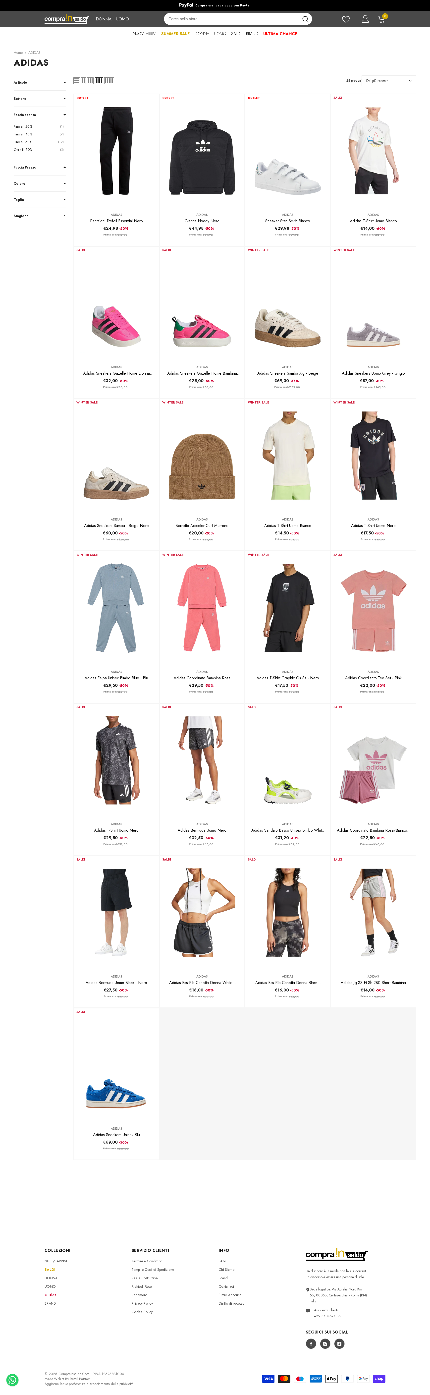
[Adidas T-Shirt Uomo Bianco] (373, 150)
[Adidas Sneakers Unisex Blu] (116, 1064)
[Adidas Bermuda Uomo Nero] (202, 760)
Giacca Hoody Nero (202, 221)
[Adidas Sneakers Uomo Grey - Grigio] (373, 303)
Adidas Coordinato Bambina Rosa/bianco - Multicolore (373, 830)
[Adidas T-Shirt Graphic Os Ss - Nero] (287, 607)
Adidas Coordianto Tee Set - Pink (373, 678)
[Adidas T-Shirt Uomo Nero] (373, 455)
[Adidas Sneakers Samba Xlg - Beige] (287, 303)
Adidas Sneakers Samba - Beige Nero (116, 525)
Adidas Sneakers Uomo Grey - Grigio (373, 373)
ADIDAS (34, 52)
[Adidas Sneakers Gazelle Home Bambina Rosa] (202, 303)
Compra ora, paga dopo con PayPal (223, 5)
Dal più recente (377, 80)
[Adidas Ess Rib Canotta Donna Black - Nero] (287, 912)
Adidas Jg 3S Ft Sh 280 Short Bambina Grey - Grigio (373, 983)
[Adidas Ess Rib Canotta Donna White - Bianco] (202, 912)
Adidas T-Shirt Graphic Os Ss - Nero (288, 678)
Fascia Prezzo (25, 167)
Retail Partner (80, 1378)
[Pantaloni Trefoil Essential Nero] (116, 150)
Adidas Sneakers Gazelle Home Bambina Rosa (202, 373)
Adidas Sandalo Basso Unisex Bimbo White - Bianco (287, 830)
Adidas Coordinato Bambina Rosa (202, 678)
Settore (20, 98)
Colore (19, 183)
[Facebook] (311, 1343)
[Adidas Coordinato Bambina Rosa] (202, 607)
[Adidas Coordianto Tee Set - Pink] (373, 607)
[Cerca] (238, 19)
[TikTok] (339, 1343)
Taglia (19, 199)
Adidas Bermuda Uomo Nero (202, 830)
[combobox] (231, 19)
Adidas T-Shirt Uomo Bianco (373, 221)
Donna (103, 19)
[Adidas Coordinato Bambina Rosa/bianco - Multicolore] (373, 760)
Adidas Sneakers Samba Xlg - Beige (287, 373)
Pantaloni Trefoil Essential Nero (116, 221)
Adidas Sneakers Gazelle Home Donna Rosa (116, 373)
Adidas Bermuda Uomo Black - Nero (116, 983)
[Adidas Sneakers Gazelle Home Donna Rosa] (116, 303)
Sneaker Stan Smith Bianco (287, 221)
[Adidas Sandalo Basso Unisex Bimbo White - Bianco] (287, 760)
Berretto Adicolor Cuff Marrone (201, 525)
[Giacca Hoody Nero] (202, 150)
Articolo (20, 82)
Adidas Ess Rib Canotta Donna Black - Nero (287, 983)
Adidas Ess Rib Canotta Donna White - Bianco (202, 983)
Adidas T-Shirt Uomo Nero (373, 525)
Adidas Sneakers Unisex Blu (116, 1135)
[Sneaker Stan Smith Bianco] (287, 150)
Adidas (116, 214)
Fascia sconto (25, 114)
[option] (215, 5)
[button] (76, 80)
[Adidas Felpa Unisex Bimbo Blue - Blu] (116, 607)
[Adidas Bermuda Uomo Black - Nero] (116, 912)
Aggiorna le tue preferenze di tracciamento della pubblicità (89, 1383)
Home (18, 52)
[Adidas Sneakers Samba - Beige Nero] (116, 455)
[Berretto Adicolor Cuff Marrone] (202, 455)
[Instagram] (325, 1343)
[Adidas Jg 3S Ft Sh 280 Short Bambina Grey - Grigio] (373, 912)
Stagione (21, 215)
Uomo (122, 19)
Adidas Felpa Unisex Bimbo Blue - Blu (116, 678)
